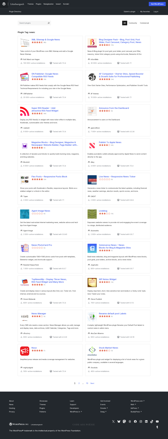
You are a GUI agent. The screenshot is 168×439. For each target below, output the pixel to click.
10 (87, 383)
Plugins (42, 408)
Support (73, 404)
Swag (103, 412)
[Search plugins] (48, 23)
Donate (104, 408)
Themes (43, 404)
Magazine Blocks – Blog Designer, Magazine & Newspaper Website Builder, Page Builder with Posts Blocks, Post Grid (54, 143)
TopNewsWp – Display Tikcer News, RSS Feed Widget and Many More (49, 280)
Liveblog (103, 211)
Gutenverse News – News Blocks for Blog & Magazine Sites (115, 246)
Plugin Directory (15, 11)
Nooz (34, 348)
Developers (74, 408)
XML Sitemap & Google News (46, 39)
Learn (72, 401)
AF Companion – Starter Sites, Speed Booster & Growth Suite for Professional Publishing (121, 75)
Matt (133, 404)
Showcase (43, 401)
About (11, 401)
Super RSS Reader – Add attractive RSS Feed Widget (45, 109)
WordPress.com (138, 401)
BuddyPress (136, 412)
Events (102, 404)
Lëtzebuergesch (37, 424)
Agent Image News (41, 211)
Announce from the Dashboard (114, 108)
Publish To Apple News (110, 142)
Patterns (43, 412)
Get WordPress (157, 4)
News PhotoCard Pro (42, 245)
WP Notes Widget (107, 279)
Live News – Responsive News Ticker (117, 176)
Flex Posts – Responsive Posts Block (49, 176)
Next (92, 383)
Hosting (12, 408)
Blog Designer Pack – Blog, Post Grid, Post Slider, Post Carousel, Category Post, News (120, 40)
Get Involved (105, 401)
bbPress (135, 408)
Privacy (12, 412)
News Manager (39, 313)
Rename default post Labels (112, 313)
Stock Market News (108, 348)
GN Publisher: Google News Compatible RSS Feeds (45, 75)
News (11, 404)
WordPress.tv (76, 412)
